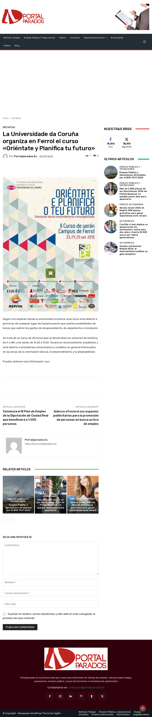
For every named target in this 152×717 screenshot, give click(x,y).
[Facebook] (49, 696)
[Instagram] (60, 696)
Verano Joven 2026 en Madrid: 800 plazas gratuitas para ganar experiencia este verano (82, 506)
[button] (144, 41)
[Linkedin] (71, 696)
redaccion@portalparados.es (87, 687)
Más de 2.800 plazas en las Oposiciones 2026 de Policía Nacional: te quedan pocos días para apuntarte (50, 505)
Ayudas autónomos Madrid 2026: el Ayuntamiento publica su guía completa (134, 250)
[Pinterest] (81, 696)
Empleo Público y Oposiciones (18, 500)
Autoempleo (127, 221)
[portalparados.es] (6, 156)
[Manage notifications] (143, 708)
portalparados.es (25, 156)
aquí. (47, 361)
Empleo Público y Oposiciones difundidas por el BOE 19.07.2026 (18, 507)
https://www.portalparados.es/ (41, 444)
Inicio (6, 118)
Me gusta (111, 138)
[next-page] (11, 520)
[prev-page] (5, 520)
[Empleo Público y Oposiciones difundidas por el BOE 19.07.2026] (18, 495)
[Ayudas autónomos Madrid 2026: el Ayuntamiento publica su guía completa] (111, 248)
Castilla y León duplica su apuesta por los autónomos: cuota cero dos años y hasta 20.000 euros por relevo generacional (134, 231)
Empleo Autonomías (82, 499)
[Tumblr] (92, 696)
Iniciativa (16, 118)
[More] (77, 168)
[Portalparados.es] (23, 17)
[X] (102, 696)
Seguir (127, 138)
